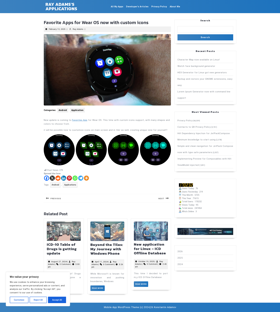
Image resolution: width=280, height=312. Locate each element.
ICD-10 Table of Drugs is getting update (62, 249)
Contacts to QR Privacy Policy (194, 127)
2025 (180, 258)
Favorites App (79, 120)
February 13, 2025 (57, 29)
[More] (86, 178)
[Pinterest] (69, 178)
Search (205, 20)
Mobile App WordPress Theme (121, 307)
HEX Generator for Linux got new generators (202, 72)
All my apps (117, 6)
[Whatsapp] (75, 178)
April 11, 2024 (101, 262)
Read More (98, 289)
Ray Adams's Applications (61, 6)
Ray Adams (78, 29)
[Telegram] (80, 178)
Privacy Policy (159, 6)
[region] (38, 289)
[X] (52, 178)
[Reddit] (58, 178)
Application (77, 110)
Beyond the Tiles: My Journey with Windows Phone (106, 249)
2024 (180, 264)
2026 (180, 251)
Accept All (57, 300)
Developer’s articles (137, 6)
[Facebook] (46, 178)
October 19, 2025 (146, 261)
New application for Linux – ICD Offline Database (150, 249)
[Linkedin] (63, 178)
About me (175, 6)
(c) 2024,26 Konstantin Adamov (158, 307)
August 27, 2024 (59, 262)
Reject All (38, 300)
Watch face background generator (196, 66)
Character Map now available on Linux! (198, 59)
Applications (70, 184)
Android (63, 110)
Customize (19, 300)
